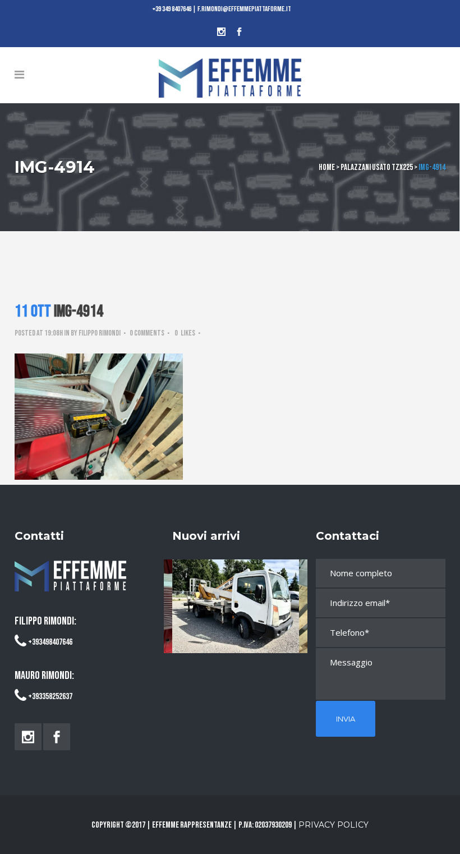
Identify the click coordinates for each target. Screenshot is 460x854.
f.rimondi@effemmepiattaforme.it (244, 8)
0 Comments (147, 333)
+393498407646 (50, 642)
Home (327, 167)
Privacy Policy (333, 825)
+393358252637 (50, 696)
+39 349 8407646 (172, 8)
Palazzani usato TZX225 (377, 167)
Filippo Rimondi (100, 333)
